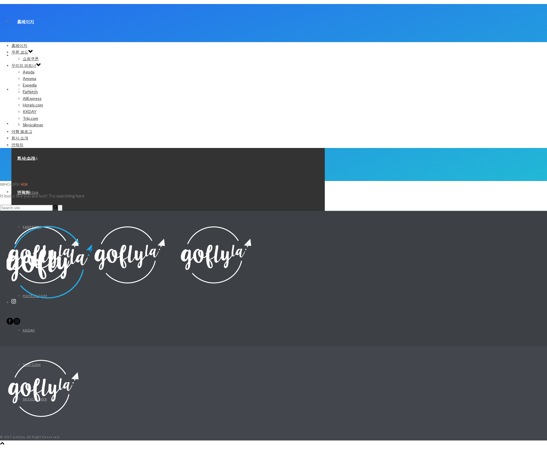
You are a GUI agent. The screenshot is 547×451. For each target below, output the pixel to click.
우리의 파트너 (23, 65)
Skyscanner (33, 124)
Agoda (28, 71)
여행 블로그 (21, 131)
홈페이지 (25, 21)
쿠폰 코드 (19, 52)
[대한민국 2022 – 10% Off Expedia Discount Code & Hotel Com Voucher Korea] (129, 296)
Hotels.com (33, 104)
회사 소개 (26, 157)
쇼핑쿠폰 (31, 58)
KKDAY (29, 330)
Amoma (29, 78)
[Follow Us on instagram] (16, 323)
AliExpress (32, 98)
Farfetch (30, 91)
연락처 (17, 144)
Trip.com (30, 118)
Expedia (30, 85)
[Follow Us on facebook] (10, 323)
